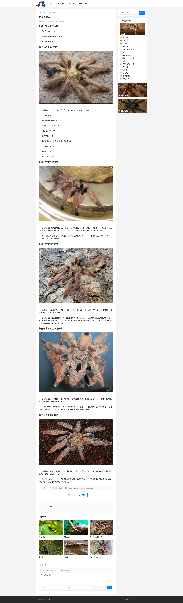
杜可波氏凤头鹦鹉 (128, 58)
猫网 (40, 12)
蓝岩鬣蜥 (42, 557)
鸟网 (86, 3)
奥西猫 (123, 34)
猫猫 (57, 3)
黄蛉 (123, 52)
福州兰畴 (125, 40)
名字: (43, 587)
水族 (68, 3)
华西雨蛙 (42, 537)
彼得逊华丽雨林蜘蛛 (96, 537)
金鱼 (134, 599)
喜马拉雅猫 (126, 76)
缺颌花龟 (67, 537)
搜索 (141, 13)
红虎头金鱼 (126, 79)
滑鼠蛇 (66, 557)
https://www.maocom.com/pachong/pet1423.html (82, 488)
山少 (43, 21)
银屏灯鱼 (125, 73)
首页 (51, 3)
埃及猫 (124, 70)
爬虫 (74, 3)
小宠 (80, 3)
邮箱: (70, 587)
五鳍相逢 (125, 37)
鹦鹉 (127, 599)
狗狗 (63, 3)
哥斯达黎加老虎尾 (95, 557)
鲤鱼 (130, 599)
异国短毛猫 (126, 55)
